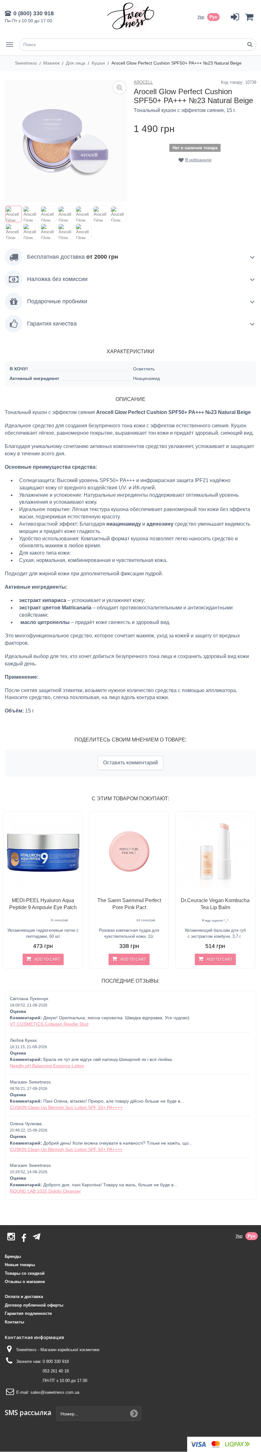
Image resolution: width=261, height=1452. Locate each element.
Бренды (13, 1256)
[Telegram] (36, 1236)
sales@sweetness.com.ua (55, 1392)
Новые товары (20, 1264)
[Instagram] (11, 1238)
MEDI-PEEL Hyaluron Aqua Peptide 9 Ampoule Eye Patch (43, 904)
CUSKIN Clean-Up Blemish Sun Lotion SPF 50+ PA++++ (66, 1107)
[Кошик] (249, 17)
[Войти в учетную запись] (235, 17)
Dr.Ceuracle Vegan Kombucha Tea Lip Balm (215, 904)
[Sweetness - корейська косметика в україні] (130, 16)
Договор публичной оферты (34, 1305)
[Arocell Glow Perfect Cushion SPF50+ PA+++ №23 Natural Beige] (13, 214)
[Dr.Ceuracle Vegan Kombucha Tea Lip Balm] (215, 851)
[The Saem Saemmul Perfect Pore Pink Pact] (129, 851)
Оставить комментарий (130, 762)
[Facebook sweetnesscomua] (23, 1238)
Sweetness (26, 63)
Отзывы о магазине (25, 1281)
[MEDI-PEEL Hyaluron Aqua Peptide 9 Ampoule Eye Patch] (43, 851)
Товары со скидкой (25, 1273)
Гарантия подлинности (28, 1313)
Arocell (143, 82)
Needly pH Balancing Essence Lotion (47, 1065)
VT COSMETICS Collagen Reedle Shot (49, 1024)
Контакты (14, 1322)
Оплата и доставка (24, 1296)
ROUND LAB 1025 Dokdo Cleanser (45, 1191)
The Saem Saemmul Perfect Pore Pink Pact (129, 904)
